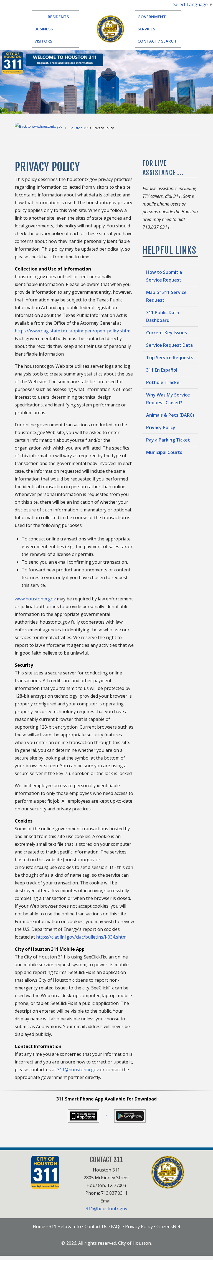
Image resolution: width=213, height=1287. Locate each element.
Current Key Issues (166, 333)
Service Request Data (169, 345)
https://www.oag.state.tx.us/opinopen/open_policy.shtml (73, 331)
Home (39, 1226)
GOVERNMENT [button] (155, 16)
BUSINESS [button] (47, 28)
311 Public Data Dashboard (162, 316)
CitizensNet (168, 1226)
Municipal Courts (164, 452)
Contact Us (96, 1226)
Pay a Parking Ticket (168, 440)
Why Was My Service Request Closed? (168, 399)
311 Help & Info (65, 1226)
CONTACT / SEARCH (157, 41)
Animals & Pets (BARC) (170, 415)
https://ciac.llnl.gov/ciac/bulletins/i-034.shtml (82, 937)
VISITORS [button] (47, 41)
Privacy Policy (160, 427)
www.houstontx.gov (35, 599)
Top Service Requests (169, 357)
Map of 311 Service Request (166, 296)
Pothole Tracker (163, 382)
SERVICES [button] (150, 28)
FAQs (116, 1226)
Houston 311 (79, 128)
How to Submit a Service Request (164, 276)
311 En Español (161, 370)
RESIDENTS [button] (55, 16)
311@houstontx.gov (78, 1070)
